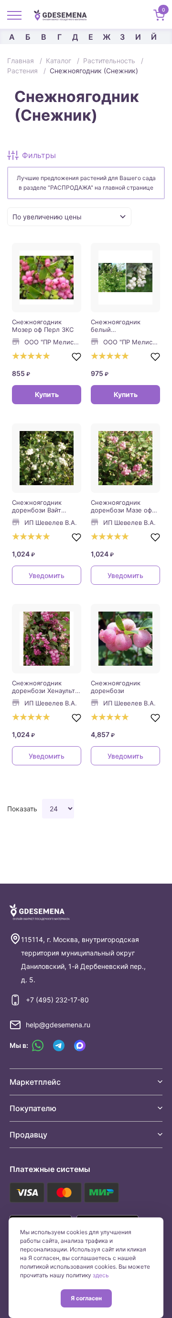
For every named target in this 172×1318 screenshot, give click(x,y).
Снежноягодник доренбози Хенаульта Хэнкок (45, 686)
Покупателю (33, 1108)
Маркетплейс (35, 1082)
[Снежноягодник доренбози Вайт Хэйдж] (46, 458)
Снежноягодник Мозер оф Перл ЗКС (43, 325)
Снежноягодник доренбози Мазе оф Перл (121, 506)
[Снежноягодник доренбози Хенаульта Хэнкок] (46, 638)
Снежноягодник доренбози (115, 686)
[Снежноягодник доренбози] (125, 638)
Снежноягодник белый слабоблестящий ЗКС (124, 325)
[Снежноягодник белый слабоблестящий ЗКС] (125, 277)
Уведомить (46, 575)
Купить (47, 394)
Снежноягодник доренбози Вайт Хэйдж (37, 506)
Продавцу (28, 1134)
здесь (101, 1275)
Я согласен (86, 1298)
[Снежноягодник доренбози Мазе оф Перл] (125, 458)
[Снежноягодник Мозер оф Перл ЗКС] (46, 277)
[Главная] (64, 14)
